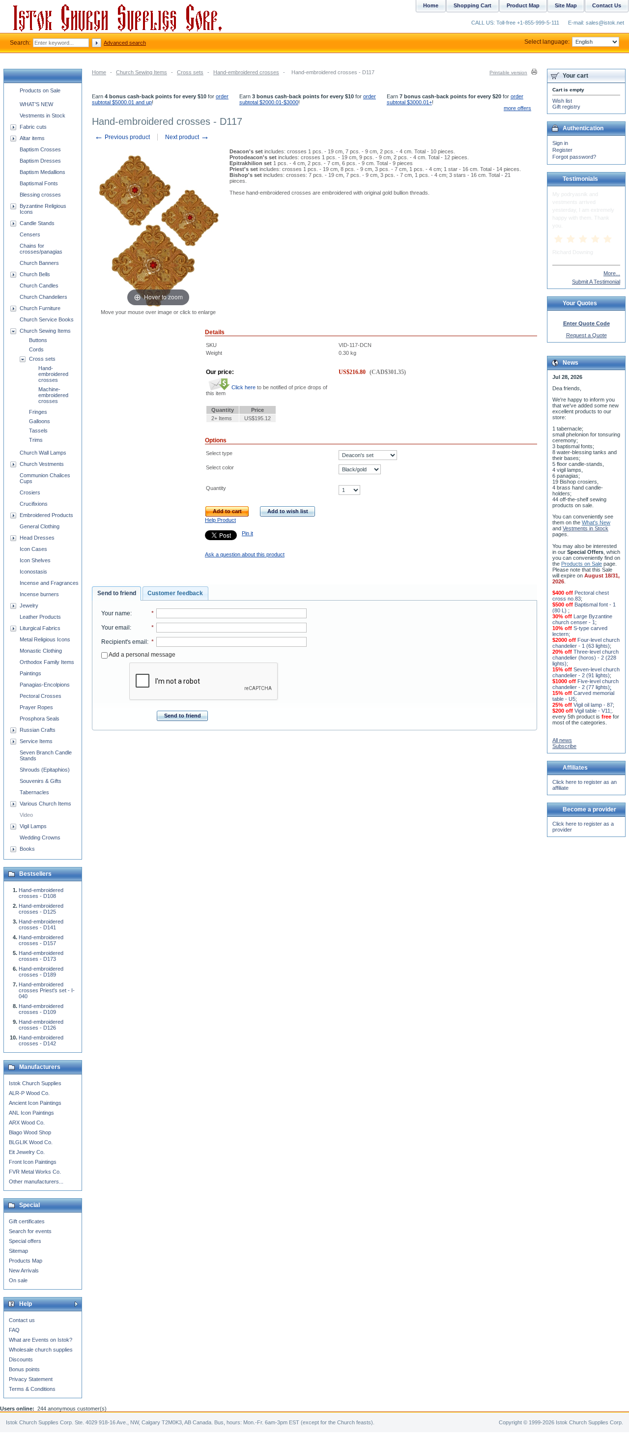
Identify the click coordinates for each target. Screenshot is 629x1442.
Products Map (25, 1261)
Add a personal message (141, 654)
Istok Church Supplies (35, 1083)
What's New (596, 522)
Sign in (560, 143)
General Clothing (39, 526)
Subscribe (564, 746)
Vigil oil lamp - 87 (593, 705)
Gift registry (566, 107)
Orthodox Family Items (47, 662)
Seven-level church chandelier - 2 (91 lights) (586, 672)
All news (562, 740)
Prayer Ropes (36, 707)
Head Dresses (37, 538)
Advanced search (125, 43)
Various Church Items (45, 804)
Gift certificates (27, 1221)
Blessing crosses (40, 195)
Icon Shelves (35, 560)
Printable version (508, 72)
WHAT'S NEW (36, 104)
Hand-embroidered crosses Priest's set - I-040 (47, 990)
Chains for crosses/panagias (41, 249)
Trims (36, 440)
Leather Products (40, 617)
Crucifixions (34, 504)
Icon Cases (33, 549)
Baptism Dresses (40, 161)
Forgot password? (574, 157)
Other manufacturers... (36, 1181)
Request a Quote (586, 335)
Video (26, 815)
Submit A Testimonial (596, 282)
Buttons (38, 340)
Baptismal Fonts (39, 183)
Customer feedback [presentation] (175, 593)
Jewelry (29, 605)
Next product (187, 137)
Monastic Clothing (41, 651)
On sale (18, 1280)
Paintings (30, 673)
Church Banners (39, 263)
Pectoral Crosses (40, 696)
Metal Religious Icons (45, 639)
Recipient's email (124, 641)
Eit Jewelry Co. (27, 1152)
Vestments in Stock (42, 115)
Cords (36, 349)
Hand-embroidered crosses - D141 (41, 924)
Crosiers (30, 492)
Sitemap (18, 1251)
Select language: (547, 41)
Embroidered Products (46, 515)
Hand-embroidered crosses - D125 (41, 909)
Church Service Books (47, 319)
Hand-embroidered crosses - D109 (41, 1009)
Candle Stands (37, 223)
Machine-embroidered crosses (53, 395)
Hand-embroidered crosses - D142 (41, 1040)
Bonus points (24, 1369)
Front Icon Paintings (33, 1162)
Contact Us (606, 5)
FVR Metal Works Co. (35, 1172)
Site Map (566, 5)
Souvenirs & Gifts (40, 781)
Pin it (247, 533)
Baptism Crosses (40, 149)
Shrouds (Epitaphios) (45, 770)
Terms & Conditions (32, 1389)
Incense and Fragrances (49, 583)
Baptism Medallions (42, 172)
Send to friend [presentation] (116, 593)
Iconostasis (33, 572)
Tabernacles (34, 792)
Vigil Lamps (33, 826)
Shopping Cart (472, 5)
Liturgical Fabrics (40, 628)
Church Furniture (40, 308)
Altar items (32, 138)
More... (611, 273)
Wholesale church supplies (41, 1350)
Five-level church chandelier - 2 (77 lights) (585, 684)
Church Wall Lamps (43, 453)
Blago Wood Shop (30, 1132)
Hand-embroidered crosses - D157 (41, 940)
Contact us (22, 1320)
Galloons (39, 421)
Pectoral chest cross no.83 (580, 596)
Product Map (523, 5)
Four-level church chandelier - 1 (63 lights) (586, 643)
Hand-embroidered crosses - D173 (41, 956)
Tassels (38, 430)
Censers (30, 234)
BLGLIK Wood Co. (31, 1142)
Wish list (562, 101)
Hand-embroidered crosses (246, 72)
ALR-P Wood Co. (29, 1093)
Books (27, 849)
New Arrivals (24, 1270)
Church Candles (39, 285)
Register (562, 150)
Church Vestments (42, 464)
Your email (115, 627)
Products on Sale (40, 90)
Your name (115, 613)
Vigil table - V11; (593, 711)
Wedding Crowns (40, 837)
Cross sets (190, 72)
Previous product (122, 137)
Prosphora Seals (39, 718)
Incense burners (39, 594)
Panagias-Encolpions (45, 685)
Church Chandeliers (43, 297)
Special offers (25, 1241)
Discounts (21, 1359)
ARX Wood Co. (27, 1122)
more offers (517, 108)
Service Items (36, 741)
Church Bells (35, 274)
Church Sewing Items (141, 72)
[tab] (116, 593)
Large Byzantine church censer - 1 (582, 619)
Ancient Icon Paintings (35, 1103)
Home (99, 72)
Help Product (220, 520)
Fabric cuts (33, 127)
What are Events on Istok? (40, 1340)
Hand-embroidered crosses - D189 (41, 972)
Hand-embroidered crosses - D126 (41, 1025)
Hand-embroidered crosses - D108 (41, 893)
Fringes (38, 412)
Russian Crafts (38, 730)
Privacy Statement (31, 1379)
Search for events (30, 1231)
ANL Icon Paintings (31, 1113)
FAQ (14, 1330)
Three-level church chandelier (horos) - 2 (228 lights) (585, 657)
